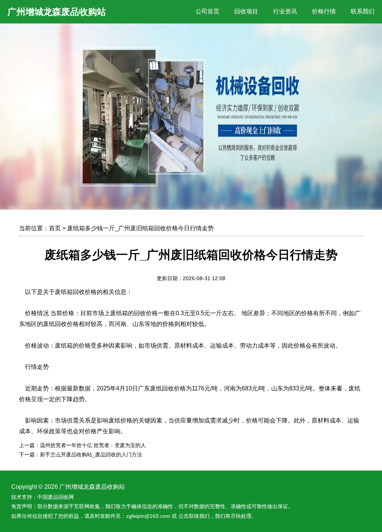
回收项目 (246, 11)
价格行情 (324, 11)
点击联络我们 (194, 516)
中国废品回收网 (55, 497)
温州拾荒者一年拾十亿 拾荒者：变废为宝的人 (93, 445)
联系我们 (363, 11)
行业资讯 (285, 11)
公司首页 (207, 11)
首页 (55, 228)
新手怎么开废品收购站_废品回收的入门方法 (91, 454)
